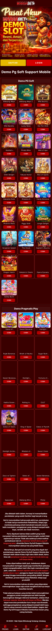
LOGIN (39, 63)
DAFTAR (13, 63)
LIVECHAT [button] (47, 629)
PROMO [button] (5, 629)
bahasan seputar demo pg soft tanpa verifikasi (22, 600)
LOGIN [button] (15, 629)
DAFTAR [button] (26, 629)
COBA (9, 105)
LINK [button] (36, 629)
